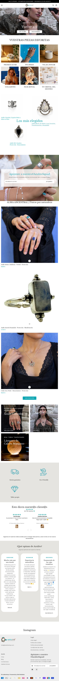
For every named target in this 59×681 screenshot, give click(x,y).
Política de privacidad (37, 645)
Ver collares (22, 31)
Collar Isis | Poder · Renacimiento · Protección (14, 390)
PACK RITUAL (29, 87)
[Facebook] (32, 669)
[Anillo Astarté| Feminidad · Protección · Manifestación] (29, 298)
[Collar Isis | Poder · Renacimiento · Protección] (29, 361)
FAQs (2, 657)
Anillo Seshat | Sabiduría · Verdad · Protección (14, 264)
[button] (56, 5)
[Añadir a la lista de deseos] (29, 261)
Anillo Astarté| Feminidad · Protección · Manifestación (17, 327)
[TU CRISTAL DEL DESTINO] (49, 76)
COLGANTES (10, 87)
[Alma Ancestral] (29, 53)
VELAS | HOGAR (48, 65)
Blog (2, 659)
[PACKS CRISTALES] (10, 53)
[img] (29, 509)
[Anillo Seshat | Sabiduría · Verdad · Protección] (29, 235)
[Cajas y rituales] (29, 76)
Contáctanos (5, 662)
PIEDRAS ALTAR (10, 65)
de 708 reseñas (28, 511)
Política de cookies (36, 642)
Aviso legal (34, 640)
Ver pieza (36, 430)
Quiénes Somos (5, 664)
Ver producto (8, 459)
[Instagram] (36, 669)
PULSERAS (29, 65)
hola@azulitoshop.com (7, 645)
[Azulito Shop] (29, 5)
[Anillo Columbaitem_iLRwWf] (15, 418)
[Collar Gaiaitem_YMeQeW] (44, 418)
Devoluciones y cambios (37, 650)
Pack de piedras (36, 31)
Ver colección (29, 398)
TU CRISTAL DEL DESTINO (49, 88)
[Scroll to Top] (56, 673)
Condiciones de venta (37, 647)
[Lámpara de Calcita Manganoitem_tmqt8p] (15, 447)
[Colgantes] (10, 76)
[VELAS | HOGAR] (49, 53)
